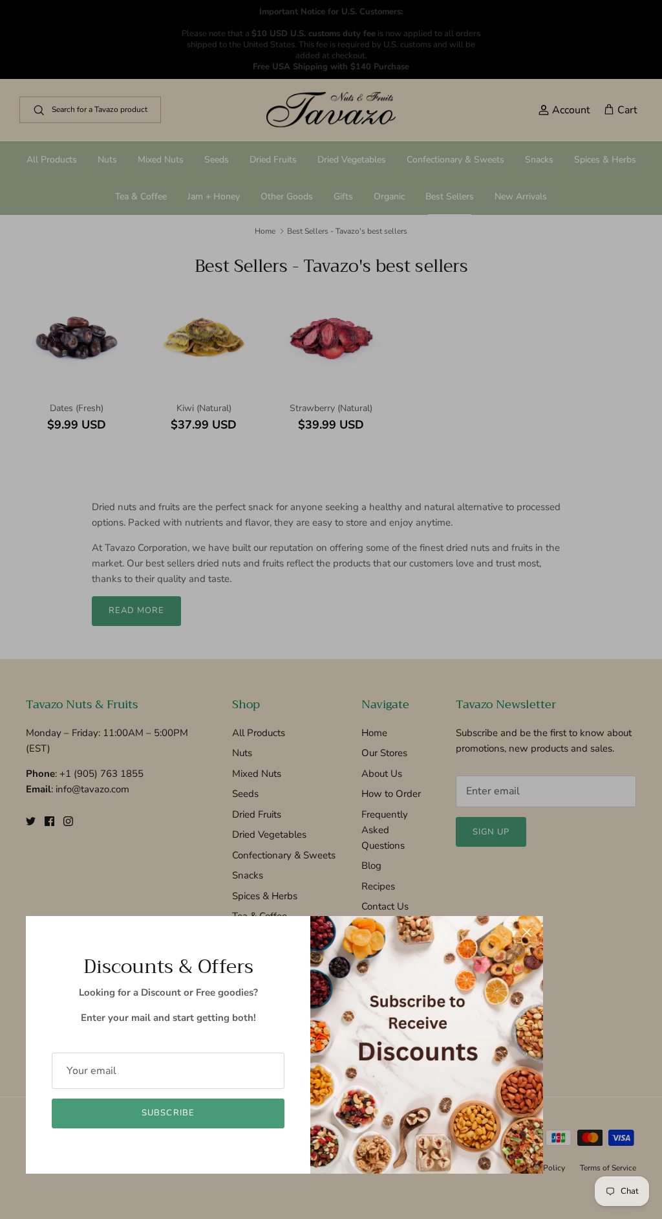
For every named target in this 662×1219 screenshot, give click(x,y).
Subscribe (168, 1113)
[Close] (527, 932)
